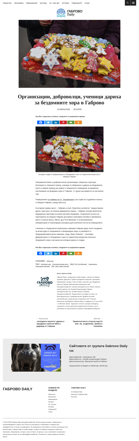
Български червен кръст (61, 264)
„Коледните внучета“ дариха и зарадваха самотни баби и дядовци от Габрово (50, 322)
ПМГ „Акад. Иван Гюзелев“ (60, 266)
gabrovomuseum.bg (76, 361)
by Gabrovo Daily (63, 109)
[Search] (127, 3)
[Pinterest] (63, 121)
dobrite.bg (94, 366)
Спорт (87, 3)
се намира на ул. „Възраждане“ (61, 200)
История (65, 3)
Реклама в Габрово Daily (79, 394)
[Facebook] (40, 121)
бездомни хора (46, 264)
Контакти (74, 397)
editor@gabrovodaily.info (30, 434)
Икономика (18, 3)
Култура (43, 3)
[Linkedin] (55, 121)
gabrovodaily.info (75, 357)
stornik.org (103, 366)
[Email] (70, 121)
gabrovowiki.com (75, 359)
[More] (78, 121)
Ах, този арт (54, 3)
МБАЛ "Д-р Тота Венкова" (78, 264)
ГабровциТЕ (77, 3)
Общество (7, 3)
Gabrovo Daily (67, 273)
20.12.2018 (77, 109)
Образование (31, 3)
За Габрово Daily (76, 392)
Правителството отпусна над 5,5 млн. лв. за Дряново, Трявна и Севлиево (87, 322)
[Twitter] (48, 121)
